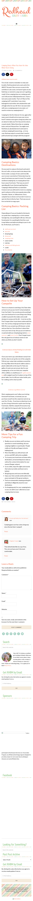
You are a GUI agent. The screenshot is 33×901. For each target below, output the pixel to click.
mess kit (7, 231)
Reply (6, 531)
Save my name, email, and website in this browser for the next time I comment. (14, 621)
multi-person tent (10, 229)
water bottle (14, 335)
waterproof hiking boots (12, 245)
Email (4, 601)
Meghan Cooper (13, 541)
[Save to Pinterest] (11, 74)
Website (4, 609)
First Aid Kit (8, 250)
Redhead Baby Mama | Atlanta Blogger (16, 12)
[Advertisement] (16, 45)
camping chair (9, 238)
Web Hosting (20, 891)
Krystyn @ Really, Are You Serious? (18, 518)
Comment (5, 574)
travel (13, 501)
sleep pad (8, 236)
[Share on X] (7, 74)
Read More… (8, 665)
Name (4, 593)
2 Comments (18, 70)
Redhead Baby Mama (22, 888)
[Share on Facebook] (3, 74)
